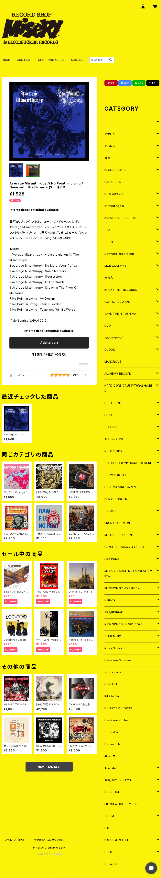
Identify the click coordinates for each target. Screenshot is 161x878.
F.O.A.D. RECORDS (117, 301)
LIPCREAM (111, 792)
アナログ (109, 134)
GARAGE (110, 511)
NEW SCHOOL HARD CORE (123, 624)
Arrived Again (114, 205)
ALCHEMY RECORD (117, 373)
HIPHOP (110, 600)
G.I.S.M (109, 816)
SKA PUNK (111, 559)
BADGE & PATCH (116, 840)
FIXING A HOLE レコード (120, 804)
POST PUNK (113, 403)
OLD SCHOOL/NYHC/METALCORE (128, 463)
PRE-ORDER (112, 181)
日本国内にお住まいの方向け (49, 354)
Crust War (111, 732)
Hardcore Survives (118, 660)
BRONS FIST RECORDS (120, 289)
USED (108, 852)
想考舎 (108, 277)
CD (106, 122)
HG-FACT (111, 684)
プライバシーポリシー (16, 839)
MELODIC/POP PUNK (119, 535)
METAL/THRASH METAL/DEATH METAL (128, 573)
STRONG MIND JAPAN (120, 487)
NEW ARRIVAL (114, 193)
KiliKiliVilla (111, 696)
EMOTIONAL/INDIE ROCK (122, 588)
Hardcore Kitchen (117, 720)
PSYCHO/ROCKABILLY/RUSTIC (126, 547)
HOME (6, 59)
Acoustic (110, 768)
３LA (107, 229)
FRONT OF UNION (117, 523)
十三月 (108, 241)
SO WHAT (111, 864)
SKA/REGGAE (113, 612)
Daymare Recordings (119, 253)
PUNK (108, 415)
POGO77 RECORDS (118, 708)
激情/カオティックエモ (118, 780)
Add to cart (49, 343)
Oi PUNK (110, 427)
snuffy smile (113, 672)
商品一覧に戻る (49, 767)
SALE (108, 828)
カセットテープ (113, 337)
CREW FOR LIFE (115, 475)
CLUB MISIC (112, 636)
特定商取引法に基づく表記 (49, 839)
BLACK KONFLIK (115, 499)
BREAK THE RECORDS (120, 217)
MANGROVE (112, 361)
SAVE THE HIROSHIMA (120, 313)
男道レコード (112, 756)
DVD (107, 325)
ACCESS (77, 59)
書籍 (107, 158)
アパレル (109, 146)
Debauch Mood (115, 744)
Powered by (45, 853)
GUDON (109, 349)
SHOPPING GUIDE (51, 59)
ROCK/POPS (113, 451)
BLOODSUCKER (115, 170)
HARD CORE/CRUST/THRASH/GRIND (128, 388)
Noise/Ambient (114, 648)
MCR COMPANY (115, 265)
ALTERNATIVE (114, 439)
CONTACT (24, 59)
